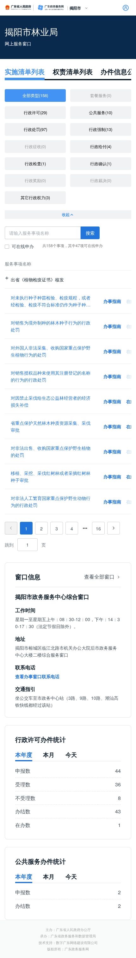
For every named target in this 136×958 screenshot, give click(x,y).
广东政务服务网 (50, 7)
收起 (66, 214)
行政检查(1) (35, 164)
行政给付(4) (100, 146)
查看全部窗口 (100, 576)
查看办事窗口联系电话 (37, 676)
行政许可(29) (35, 112)
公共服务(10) (100, 112)
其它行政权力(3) (35, 197)
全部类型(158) (35, 95)
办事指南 (112, 301)
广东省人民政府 (18, 7)
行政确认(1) (100, 164)
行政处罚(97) (35, 129)
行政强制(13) (100, 129)
